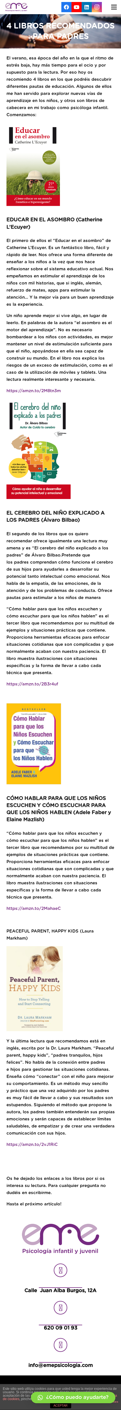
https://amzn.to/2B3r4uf (32, 684)
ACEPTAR (60, 1405)
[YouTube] (76, 7)
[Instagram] (97, 7)
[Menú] (114, 7)
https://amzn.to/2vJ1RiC (32, 1145)
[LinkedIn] (87, 7)
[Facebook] (66, 7)
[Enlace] (16, 7)
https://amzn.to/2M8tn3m (33, 391)
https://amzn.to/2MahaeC (33, 908)
